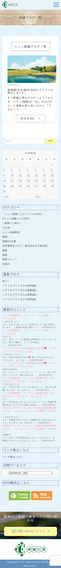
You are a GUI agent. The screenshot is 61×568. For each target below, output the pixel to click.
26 (28, 186)
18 (20, 180)
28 (44, 186)
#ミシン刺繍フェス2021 (16, 218)
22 (52, 180)
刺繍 (4, 236)
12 (28, 175)
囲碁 (4, 250)
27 (36, 186)
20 (36, 180)
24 (12, 186)
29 (52, 186)
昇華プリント (9, 259)
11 (20, 175)
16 (4, 180)
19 (28, 180)
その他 (6, 227)
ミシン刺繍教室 (11, 232)
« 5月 (6, 196)
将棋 (4, 255)
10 (12, 175)
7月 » (38, 196)
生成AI (6, 264)
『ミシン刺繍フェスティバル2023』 (23, 214)
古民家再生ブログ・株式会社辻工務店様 (24, 245)
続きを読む (30, 118)
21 (44, 180)
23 (4, 186)
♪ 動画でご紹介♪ (11, 223)
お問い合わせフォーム (32, 531)
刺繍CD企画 (9, 241)
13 (36, 175)
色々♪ (6, 281)
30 (4, 191)
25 (20, 186)
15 (52, 175)
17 (12, 180)
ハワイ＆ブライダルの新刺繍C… (20, 285)
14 (44, 175)
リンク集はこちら (12, 456)
